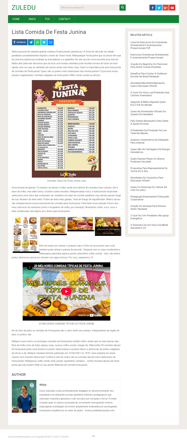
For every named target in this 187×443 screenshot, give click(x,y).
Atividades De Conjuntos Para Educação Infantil (146, 179)
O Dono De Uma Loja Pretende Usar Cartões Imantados (149, 94)
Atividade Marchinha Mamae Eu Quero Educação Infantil (147, 84)
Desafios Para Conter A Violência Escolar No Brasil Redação (148, 75)
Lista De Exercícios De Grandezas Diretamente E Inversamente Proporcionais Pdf (148, 45)
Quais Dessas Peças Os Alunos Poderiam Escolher (147, 160)
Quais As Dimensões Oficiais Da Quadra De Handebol (148, 113)
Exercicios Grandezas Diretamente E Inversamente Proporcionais (149, 56)
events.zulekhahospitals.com (21, 437)
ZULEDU (24, 7)
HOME (16, 19)
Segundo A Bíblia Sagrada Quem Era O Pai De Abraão (148, 103)
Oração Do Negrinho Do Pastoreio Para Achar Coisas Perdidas (149, 65)
